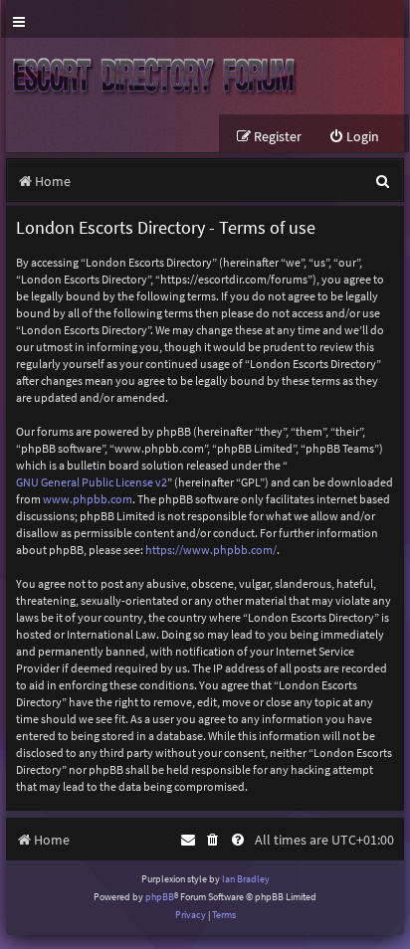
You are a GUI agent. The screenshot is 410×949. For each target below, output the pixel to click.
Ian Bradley (246, 878)
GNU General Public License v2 (91, 481)
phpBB (159, 896)
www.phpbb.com (87, 498)
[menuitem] (353, 136)
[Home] (157, 76)
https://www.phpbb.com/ (211, 549)
